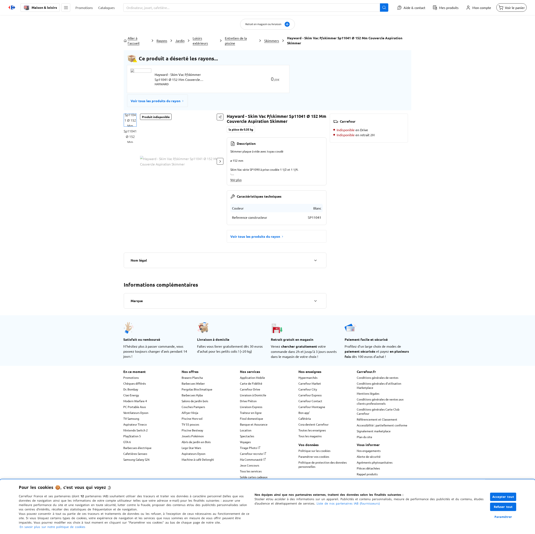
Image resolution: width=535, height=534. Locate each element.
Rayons (162, 40)
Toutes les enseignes (312, 430)
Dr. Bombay (130, 389)
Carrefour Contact (310, 401)
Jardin (180, 40)
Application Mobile (252, 377)
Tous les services (251, 471)
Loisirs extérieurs (200, 40)
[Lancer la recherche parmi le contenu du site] (384, 7)
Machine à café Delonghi (198, 459)
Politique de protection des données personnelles (322, 464)
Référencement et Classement (377, 419)
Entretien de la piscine (236, 40)
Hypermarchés (307, 377)
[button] (65, 7)
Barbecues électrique (137, 448)
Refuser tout (503, 507)
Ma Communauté (251, 459)
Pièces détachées (368, 468)
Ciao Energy (131, 395)
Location (245, 430)
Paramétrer (503, 517)
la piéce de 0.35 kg (241, 129)
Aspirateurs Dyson (193, 453)
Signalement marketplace (374, 431)
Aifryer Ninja (190, 412)
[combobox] (255, 7)
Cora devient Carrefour (313, 424)
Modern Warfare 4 (135, 401)
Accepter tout (503, 497)
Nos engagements (369, 451)
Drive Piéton (248, 401)
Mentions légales (368, 393)
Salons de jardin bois (195, 401)
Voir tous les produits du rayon (155, 101)
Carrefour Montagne (311, 407)
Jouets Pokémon (193, 436)
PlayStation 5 (132, 436)
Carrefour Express (310, 395)
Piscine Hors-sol (192, 418)
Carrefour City (307, 389)
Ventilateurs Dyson (135, 412)
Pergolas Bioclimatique (197, 389)
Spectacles (247, 436)
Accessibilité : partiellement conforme (382, 425)
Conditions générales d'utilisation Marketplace (379, 385)
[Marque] (315, 301)
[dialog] (267, 506)
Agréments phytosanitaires (374, 462)
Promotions (131, 377)
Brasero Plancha (192, 377)
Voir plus (236, 180)
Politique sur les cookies (314, 451)
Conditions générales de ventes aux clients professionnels (380, 401)
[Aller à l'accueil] (11, 7)
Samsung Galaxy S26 (136, 459)
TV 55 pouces (190, 424)
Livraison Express (251, 407)
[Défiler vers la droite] (220, 161)
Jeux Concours (249, 465)
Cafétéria (304, 418)
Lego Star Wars (191, 448)
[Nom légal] (315, 260)
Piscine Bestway (192, 430)
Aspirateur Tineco (135, 424)
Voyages (245, 442)
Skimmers (271, 40)
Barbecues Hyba (192, 395)
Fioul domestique (251, 418)
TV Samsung (131, 418)
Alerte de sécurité (369, 456)
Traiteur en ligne (251, 412)
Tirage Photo (249, 448)
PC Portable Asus (134, 407)
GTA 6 (127, 442)
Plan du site (364, 437)
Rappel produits (367, 474)
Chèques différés (134, 383)
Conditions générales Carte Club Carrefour (378, 411)
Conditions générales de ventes (377, 377)
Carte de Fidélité (251, 383)
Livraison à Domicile (253, 395)
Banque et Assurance (254, 424)
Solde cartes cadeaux (254, 477)
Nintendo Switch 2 (135, 430)
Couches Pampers (193, 407)
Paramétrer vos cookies (313, 456)
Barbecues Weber (193, 383)
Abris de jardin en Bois (196, 442)
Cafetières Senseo (135, 453)
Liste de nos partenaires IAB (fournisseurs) (348, 503)
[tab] (130, 120)
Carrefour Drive (250, 389)
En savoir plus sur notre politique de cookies (52, 527)
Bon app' (304, 412)
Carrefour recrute (252, 453)
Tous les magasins (310, 436)
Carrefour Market (309, 383)
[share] (220, 117)
